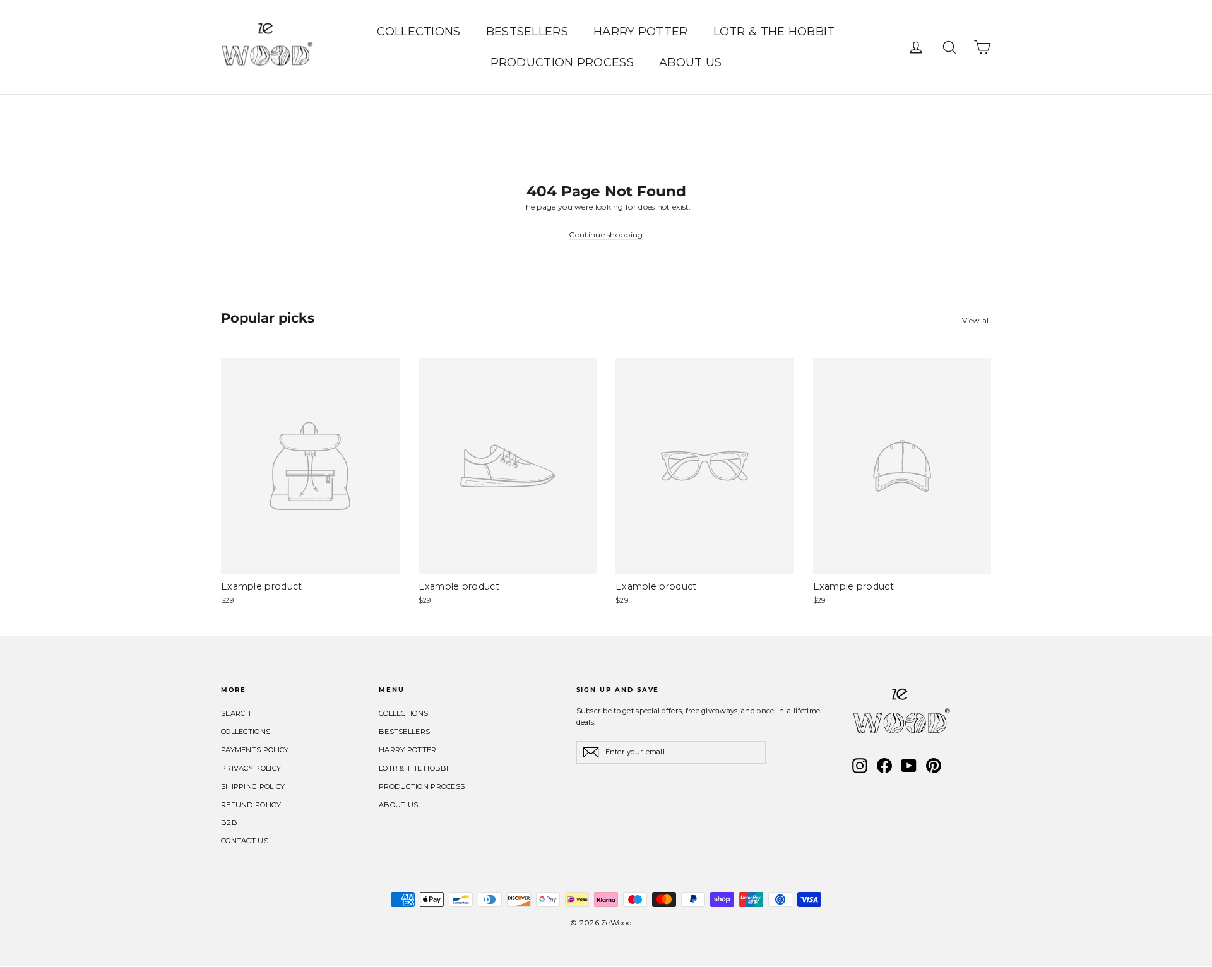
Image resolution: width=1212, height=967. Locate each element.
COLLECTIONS (418, 32)
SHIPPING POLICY (253, 786)
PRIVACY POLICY (251, 768)
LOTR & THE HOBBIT (774, 32)
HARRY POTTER (640, 32)
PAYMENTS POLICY (255, 749)
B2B (229, 822)
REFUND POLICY (251, 804)
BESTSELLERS (527, 32)
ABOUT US (690, 62)
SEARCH (236, 713)
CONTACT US (244, 840)
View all (976, 320)
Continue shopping (606, 234)
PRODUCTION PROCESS (562, 62)
